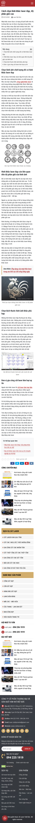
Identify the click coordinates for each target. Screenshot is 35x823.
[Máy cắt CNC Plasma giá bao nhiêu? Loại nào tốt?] (7, 512)
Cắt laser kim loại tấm (12, 537)
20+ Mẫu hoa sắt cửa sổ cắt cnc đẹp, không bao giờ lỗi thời (23, 484)
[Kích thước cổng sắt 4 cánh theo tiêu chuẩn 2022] (7, 475)
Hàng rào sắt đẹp (10, 591)
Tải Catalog (10, 763)
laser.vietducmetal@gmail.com (19, 722)
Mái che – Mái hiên (11, 602)
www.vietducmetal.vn (18, 726)
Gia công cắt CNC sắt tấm (13, 558)
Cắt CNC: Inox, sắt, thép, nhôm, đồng (17, 542)
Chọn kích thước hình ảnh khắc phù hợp (15, 62)
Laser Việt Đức (17, 17)
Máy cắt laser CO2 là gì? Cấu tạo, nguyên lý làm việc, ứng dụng (23, 493)
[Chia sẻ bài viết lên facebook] (12, 463)
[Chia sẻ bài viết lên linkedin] (22, 463)
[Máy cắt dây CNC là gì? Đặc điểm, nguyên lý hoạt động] (7, 521)
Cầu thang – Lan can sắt (13, 607)
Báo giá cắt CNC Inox (11, 563)
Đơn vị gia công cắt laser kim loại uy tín (16, 64)
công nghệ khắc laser (24, 82)
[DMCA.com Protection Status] (7, 766)
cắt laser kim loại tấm (25, 387)
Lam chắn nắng (9, 596)
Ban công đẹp (9, 612)
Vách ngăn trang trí (11, 617)
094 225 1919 (14, 718)
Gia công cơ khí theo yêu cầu (14, 568)
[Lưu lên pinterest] (27, 463)
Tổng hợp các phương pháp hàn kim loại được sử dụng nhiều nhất (23, 502)
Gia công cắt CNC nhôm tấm (14, 548)
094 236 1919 (24, 718)
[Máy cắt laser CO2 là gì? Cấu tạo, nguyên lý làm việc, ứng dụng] (7, 493)
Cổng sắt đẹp (9, 581)
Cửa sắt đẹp (8, 586)
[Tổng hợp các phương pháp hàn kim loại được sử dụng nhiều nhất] (7, 503)
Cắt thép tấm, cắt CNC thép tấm (16, 553)
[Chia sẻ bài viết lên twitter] (17, 463)
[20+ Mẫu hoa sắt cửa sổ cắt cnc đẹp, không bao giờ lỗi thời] (7, 484)
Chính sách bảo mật (22, 763)
